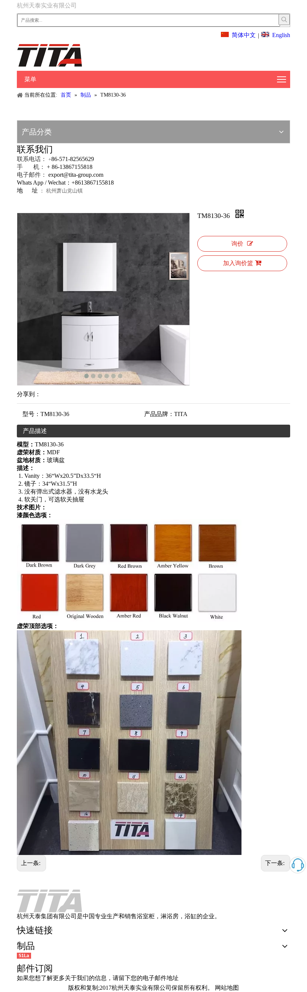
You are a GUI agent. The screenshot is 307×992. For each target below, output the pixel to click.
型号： (31, 414)
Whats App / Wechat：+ (46, 182)
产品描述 (35, 431)
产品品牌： (159, 414)
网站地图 (227, 988)
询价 (237, 243)
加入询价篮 (238, 263)
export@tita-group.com (75, 175)
